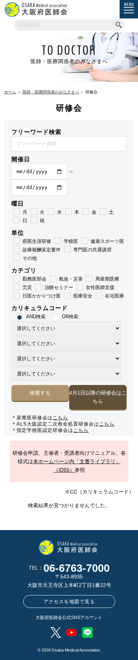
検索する (40, 393)
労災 (27, 287)
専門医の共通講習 (92, 249)
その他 (29, 258)
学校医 (71, 241)
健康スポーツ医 (107, 241)
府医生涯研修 (36, 241)
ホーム (10, 92)
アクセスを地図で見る (69, 601)
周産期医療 (107, 279)
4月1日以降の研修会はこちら (98, 397)
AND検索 (36, 316)
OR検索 (70, 316)
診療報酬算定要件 (41, 249)
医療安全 (82, 296)
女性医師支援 (100, 287)
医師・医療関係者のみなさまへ (50, 92)
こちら (60, 417)
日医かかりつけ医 (41, 296)
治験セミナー (59, 287)
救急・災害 (71, 279)
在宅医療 (114, 296)
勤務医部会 (34, 279)
